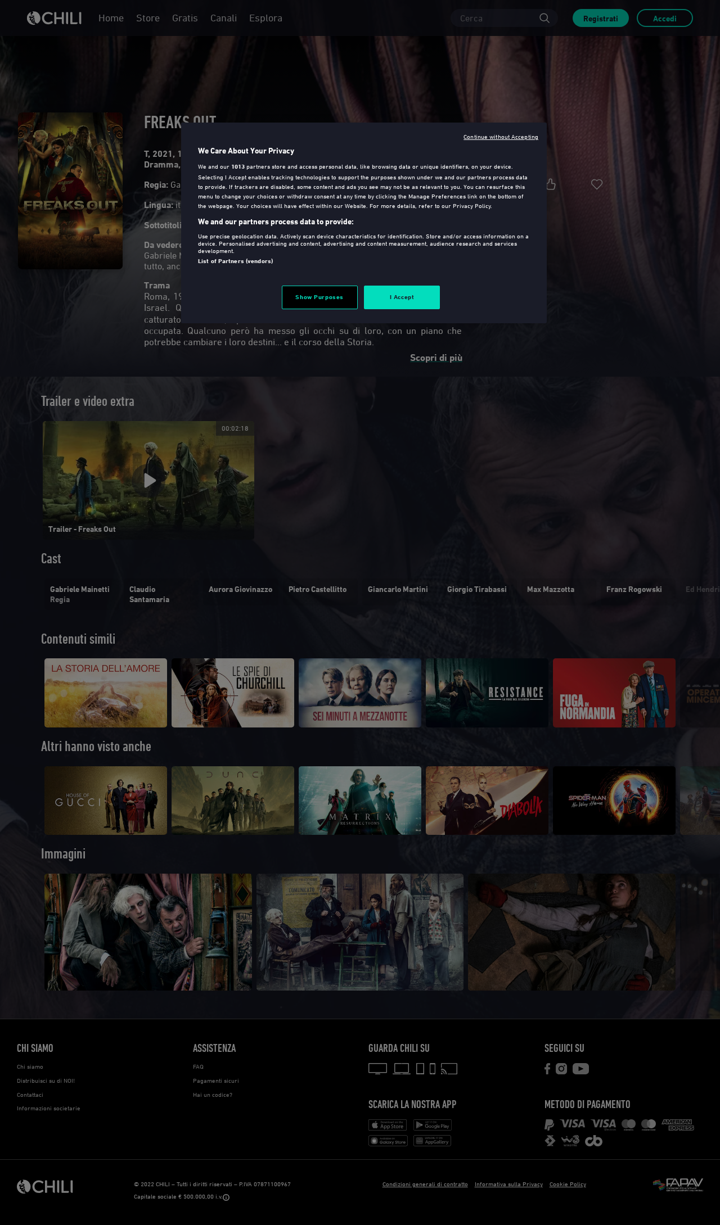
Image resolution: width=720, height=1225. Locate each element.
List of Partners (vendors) (235, 261)
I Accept (402, 297)
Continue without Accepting (501, 136)
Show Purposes (319, 297)
